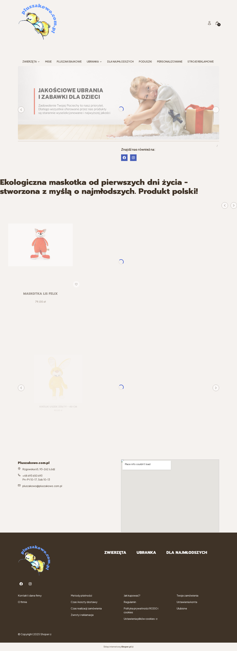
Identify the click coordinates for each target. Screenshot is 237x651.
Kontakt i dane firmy (30, 595)
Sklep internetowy (117, 647)
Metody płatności (81, 595)
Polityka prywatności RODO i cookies (141, 610)
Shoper (44, 634)
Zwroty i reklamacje (82, 615)
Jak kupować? (132, 595)
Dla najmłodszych (186, 552)
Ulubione (182, 608)
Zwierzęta (115, 552)
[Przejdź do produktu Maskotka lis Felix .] (40, 245)
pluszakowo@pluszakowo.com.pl (42, 486)
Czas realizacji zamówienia (86, 608)
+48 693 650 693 (32, 475)
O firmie (22, 602)
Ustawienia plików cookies (139, 618)
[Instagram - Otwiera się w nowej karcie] (133, 157)
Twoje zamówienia (187, 595)
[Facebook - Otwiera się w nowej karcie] (124, 157)
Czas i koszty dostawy (84, 602)
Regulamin (130, 602)
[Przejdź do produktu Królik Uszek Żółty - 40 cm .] (58, 379)
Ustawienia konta (187, 602)
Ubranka (146, 552)
